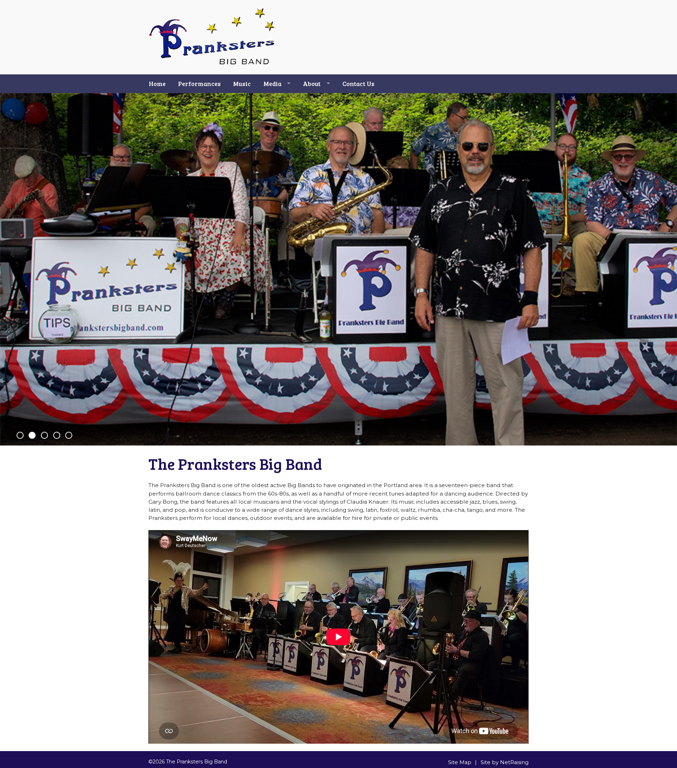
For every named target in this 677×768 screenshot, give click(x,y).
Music (242, 83)
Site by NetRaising (505, 762)
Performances (199, 83)
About (312, 83)
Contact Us (358, 83)
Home (157, 83)
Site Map (459, 762)
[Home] (211, 64)
